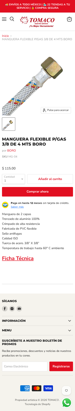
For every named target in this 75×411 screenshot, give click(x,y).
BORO (11, 151)
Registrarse (61, 366)
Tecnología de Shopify (37, 404)
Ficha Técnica (18, 258)
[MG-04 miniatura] (8, 124)
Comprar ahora (38, 191)
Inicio (5, 36)
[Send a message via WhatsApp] (66, 402)
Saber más (17, 207)
